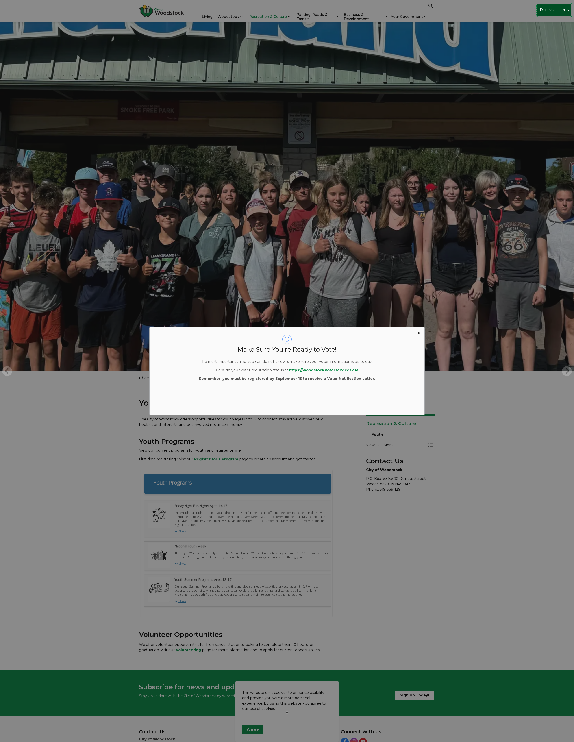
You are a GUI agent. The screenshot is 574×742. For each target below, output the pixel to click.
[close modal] (419, 332)
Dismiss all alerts (554, 10)
